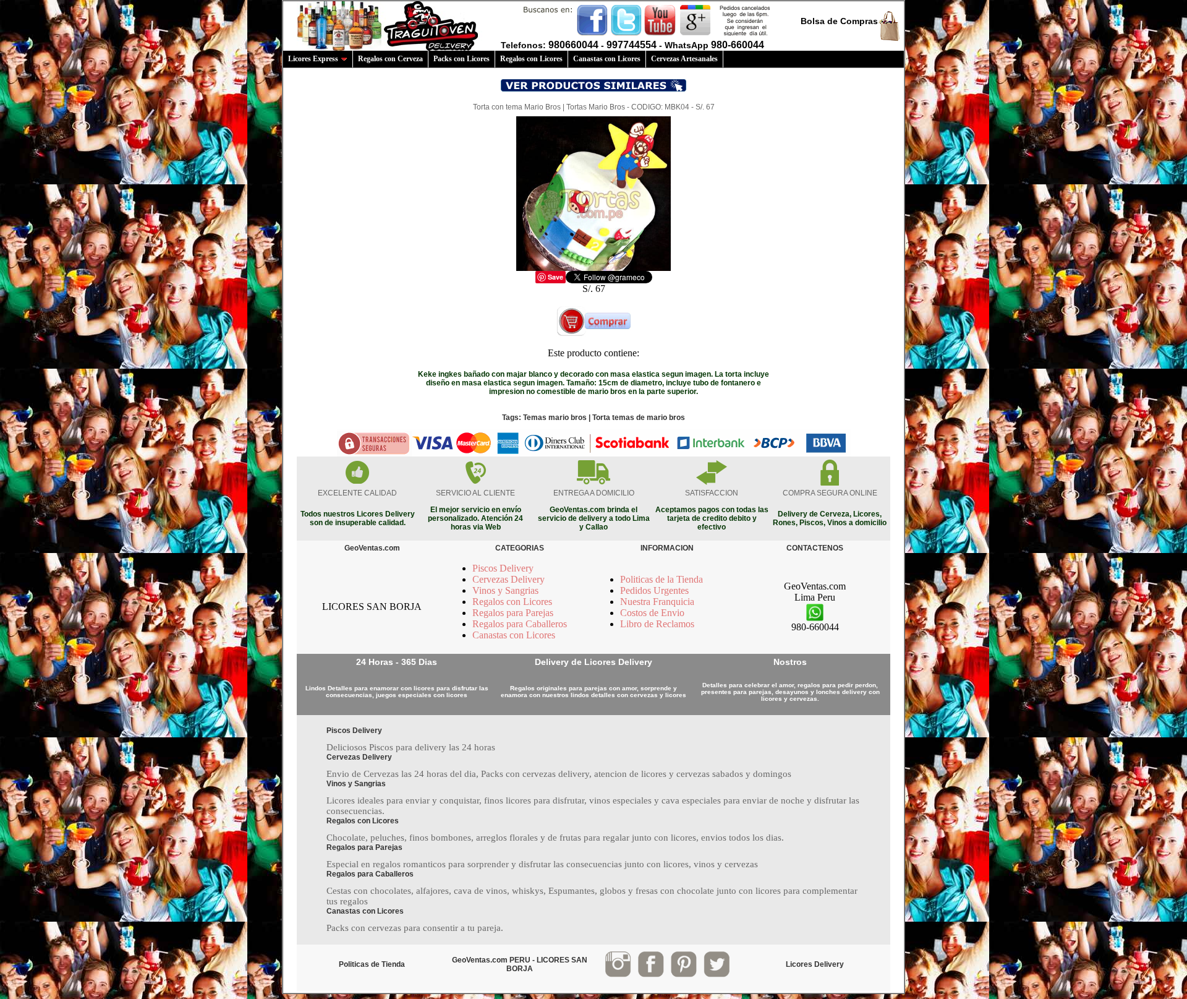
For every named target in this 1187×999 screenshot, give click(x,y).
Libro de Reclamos (657, 624)
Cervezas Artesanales (684, 58)
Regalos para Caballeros (519, 624)
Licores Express (313, 58)
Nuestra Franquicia (657, 601)
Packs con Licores (461, 58)
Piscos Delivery (503, 568)
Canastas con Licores (606, 58)
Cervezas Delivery (508, 579)
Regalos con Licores (531, 58)
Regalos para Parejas (512, 612)
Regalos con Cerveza (390, 58)
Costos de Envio (652, 612)
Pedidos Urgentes (654, 590)
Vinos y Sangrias (505, 590)
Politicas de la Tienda (661, 579)
